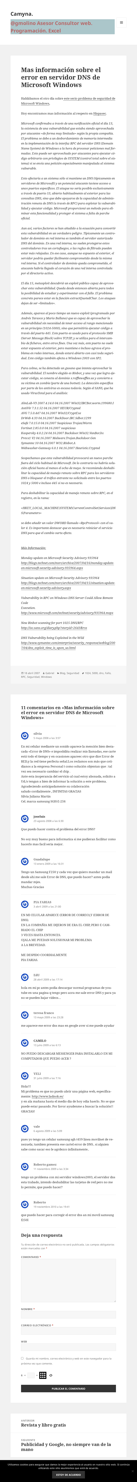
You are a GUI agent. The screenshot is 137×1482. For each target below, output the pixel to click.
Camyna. (22, 13)
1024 (88, 673)
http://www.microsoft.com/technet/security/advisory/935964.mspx (67, 613)
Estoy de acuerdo (68, 1474)
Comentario (31, 1257)
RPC (23, 676)
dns (101, 673)
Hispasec (99, 113)
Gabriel (49, 673)
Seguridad (73, 673)
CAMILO (40, 1041)
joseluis (39, 816)
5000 (95, 673)
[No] (132, 1471)
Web (24, 1341)
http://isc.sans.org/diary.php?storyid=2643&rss (54, 628)
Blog (62, 673)
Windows (46, 676)
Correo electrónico (37, 1325)
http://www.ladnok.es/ (48, 1096)
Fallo (108, 673)
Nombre (28, 1309)
